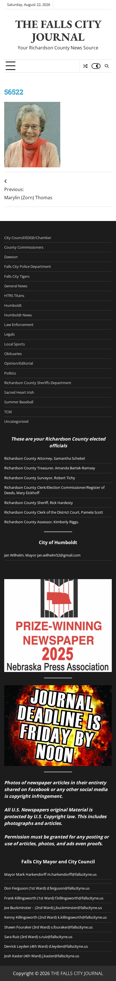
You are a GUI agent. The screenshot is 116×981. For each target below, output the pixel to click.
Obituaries (13, 353)
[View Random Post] (85, 66)
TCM (8, 411)
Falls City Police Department (27, 266)
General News (15, 285)
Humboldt (13, 305)
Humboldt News (18, 314)
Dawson (11, 256)
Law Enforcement (19, 324)
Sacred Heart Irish (19, 392)
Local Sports (14, 344)
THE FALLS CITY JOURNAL (58, 30)
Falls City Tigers (17, 276)
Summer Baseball (18, 401)
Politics (10, 373)
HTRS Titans (14, 295)
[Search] (106, 66)
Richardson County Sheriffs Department (37, 382)
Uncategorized (16, 421)
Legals (9, 334)
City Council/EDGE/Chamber (27, 237)
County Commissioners (23, 247)
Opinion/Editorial (18, 363)
